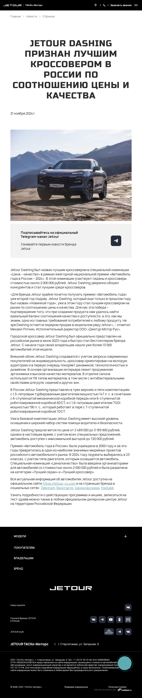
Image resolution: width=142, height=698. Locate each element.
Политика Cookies (117, 687)
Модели (20, 536)
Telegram (48, 488)
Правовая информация (76, 687)
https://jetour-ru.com (59, 483)
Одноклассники (87, 488)
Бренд (18, 568)
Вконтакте (64, 488)
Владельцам (23, 558)
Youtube (107, 488)
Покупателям (24, 548)
